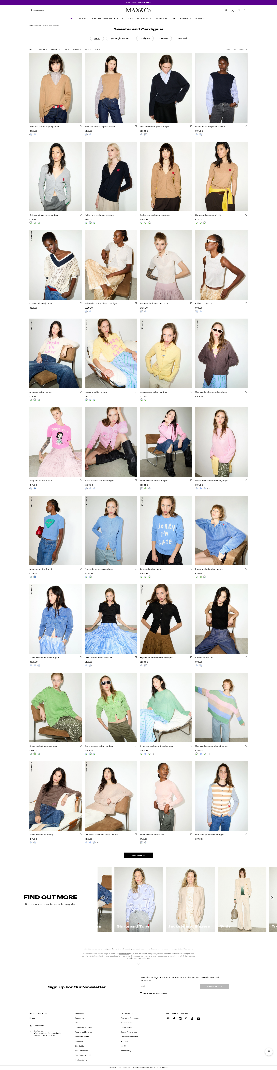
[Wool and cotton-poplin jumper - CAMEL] (31, 134)
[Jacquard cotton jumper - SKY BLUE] (39, 400)
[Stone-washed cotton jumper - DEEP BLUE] (149, 488)
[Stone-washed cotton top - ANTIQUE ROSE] (31, 842)
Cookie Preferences (129, 1032)
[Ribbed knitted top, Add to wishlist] (246, 303)
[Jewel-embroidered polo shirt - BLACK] (145, 311)
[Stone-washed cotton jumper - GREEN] (145, 488)
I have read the (155, 994)
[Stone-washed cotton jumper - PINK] (141, 488)
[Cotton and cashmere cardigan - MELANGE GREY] (31, 222)
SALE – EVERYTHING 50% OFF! (138, 2)
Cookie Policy (126, 1027)
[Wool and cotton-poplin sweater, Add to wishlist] (136, 126)
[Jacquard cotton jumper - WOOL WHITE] (35, 400)
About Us (124, 1041)
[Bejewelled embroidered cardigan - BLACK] (90, 311)
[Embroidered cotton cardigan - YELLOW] (141, 400)
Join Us (123, 1046)
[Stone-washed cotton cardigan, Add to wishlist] (136, 480)
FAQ (76, 1023)
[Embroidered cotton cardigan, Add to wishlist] (191, 392)
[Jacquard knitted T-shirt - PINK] (31, 488)
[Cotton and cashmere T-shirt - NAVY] (200, 222)
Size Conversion (81, 1051)
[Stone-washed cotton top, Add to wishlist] (80, 834)
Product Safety (81, 1060)
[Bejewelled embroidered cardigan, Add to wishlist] (136, 303)
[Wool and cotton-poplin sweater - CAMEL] (86, 134)
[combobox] (243, 49)
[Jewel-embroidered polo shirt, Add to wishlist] (191, 303)
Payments (79, 1041)
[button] (232, 10)
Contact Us (79, 1018)
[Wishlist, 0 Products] (238, 10)
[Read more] (138, 964)
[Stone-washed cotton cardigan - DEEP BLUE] (94, 488)
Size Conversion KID (83, 1055)
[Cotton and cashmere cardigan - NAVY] (35, 222)
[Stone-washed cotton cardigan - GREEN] (90, 488)
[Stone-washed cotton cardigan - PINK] (86, 488)
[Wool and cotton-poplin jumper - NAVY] (35, 134)
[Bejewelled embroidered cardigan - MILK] (86, 311)
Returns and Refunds (83, 1032)
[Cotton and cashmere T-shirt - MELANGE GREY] (196, 222)
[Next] (190, 38)
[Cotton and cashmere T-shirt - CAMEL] (204, 222)
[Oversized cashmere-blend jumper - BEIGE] (204, 488)
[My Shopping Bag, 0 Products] (245, 10)
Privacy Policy (161, 994)
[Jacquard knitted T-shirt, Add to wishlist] (80, 480)
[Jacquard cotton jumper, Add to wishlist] (80, 392)
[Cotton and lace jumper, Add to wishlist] (80, 303)
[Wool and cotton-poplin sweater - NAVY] (90, 134)
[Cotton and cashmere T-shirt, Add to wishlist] (246, 215)
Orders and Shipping (83, 1027)
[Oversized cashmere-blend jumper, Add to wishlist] (246, 480)
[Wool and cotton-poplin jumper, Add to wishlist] (80, 126)
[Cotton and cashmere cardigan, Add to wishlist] (80, 215)
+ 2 (208, 488)
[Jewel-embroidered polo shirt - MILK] (141, 311)
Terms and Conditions (129, 1018)
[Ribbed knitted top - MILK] (196, 311)
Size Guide (79, 1046)
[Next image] (77, 86)
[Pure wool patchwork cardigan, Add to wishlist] (246, 834)
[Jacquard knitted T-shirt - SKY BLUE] (35, 488)
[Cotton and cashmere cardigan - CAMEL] (39, 222)
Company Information (129, 1037)
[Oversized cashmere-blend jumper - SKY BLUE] (200, 488)
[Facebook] (174, 1018)
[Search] (226, 10)
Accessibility (126, 1051)
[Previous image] (34, 86)
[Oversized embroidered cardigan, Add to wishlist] (246, 392)
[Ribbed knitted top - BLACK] (200, 311)
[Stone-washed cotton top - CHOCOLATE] (35, 842)
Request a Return (82, 1037)
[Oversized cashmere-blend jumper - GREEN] (196, 488)
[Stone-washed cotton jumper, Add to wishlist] (191, 480)
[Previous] (103, 897)
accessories (124, 953)
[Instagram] (168, 1018)
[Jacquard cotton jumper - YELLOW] (31, 400)
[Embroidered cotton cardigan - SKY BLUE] (145, 400)
